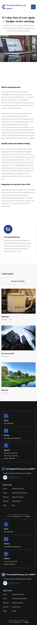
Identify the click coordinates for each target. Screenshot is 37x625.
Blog (13, 505)
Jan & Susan (16, 516)
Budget (5, 77)
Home (5, 489)
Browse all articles (18, 281)
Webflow (28, 516)
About (5, 493)
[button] (33, 7)
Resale (14, 611)
